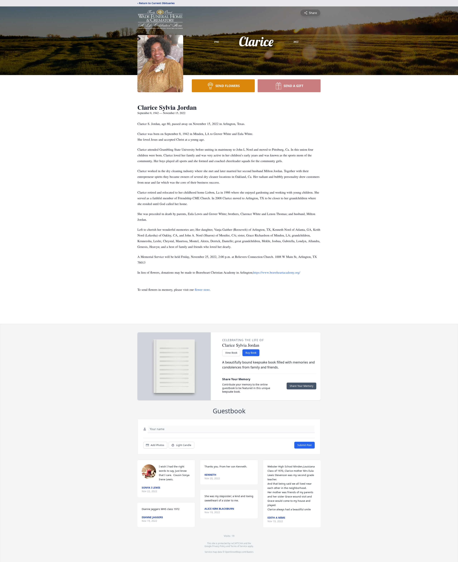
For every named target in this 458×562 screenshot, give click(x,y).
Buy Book (250, 352)
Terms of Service (238, 546)
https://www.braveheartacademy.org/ (276, 272)
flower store (202, 289)
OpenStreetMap (233, 551)
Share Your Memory (301, 386)
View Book (231, 352)
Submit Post (304, 445)
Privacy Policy (219, 546)
